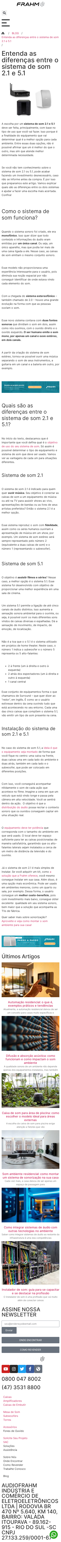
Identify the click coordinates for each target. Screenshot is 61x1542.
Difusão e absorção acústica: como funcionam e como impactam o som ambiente (30, 1059)
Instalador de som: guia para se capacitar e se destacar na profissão (30, 1291)
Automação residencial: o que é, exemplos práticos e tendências (30, 1003)
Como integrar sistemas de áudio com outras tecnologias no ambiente (30, 1229)
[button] (4, 13)
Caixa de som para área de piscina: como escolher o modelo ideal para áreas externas (30, 1116)
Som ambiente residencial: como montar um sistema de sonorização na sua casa (30, 1175)
